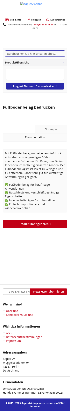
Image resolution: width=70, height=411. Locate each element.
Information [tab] (19, 129)
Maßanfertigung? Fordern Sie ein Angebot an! (35, 74)
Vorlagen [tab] (51, 129)
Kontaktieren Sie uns (19, 315)
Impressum (13, 341)
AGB (8, 333)
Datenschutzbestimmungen (24, 337)
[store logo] (35, 9)
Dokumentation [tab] (35, 137)
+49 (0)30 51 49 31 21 (42, 24)
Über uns (12, 311)
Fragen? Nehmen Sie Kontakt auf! (35, 86)
